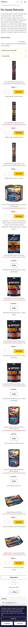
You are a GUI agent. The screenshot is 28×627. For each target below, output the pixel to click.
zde (2, 615)
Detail (14, 265)
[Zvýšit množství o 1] (13, 92)
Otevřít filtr (6, 56)
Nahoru (15, 592)
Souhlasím (20, 623)
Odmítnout (7, 623)
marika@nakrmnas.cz (11, 603)
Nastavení (13, 618)
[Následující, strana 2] (14, 583)
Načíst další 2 (14, 577)
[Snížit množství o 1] (5, 92)
